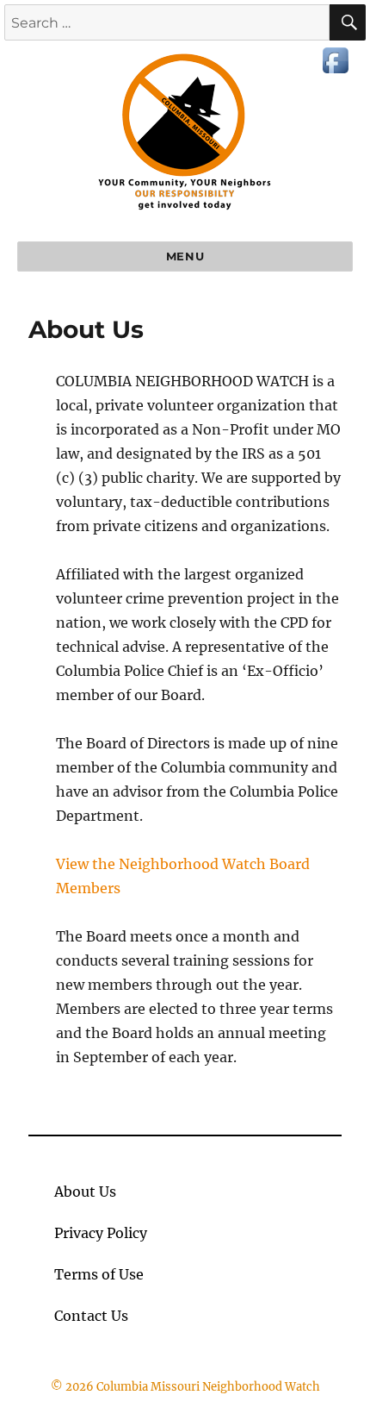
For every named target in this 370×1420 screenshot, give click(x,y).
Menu (185, 256)
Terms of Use (99, 1274)
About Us (85, 1191)
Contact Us (91, 1315)
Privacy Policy (100, 1233)
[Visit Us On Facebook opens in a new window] (335, 58)
